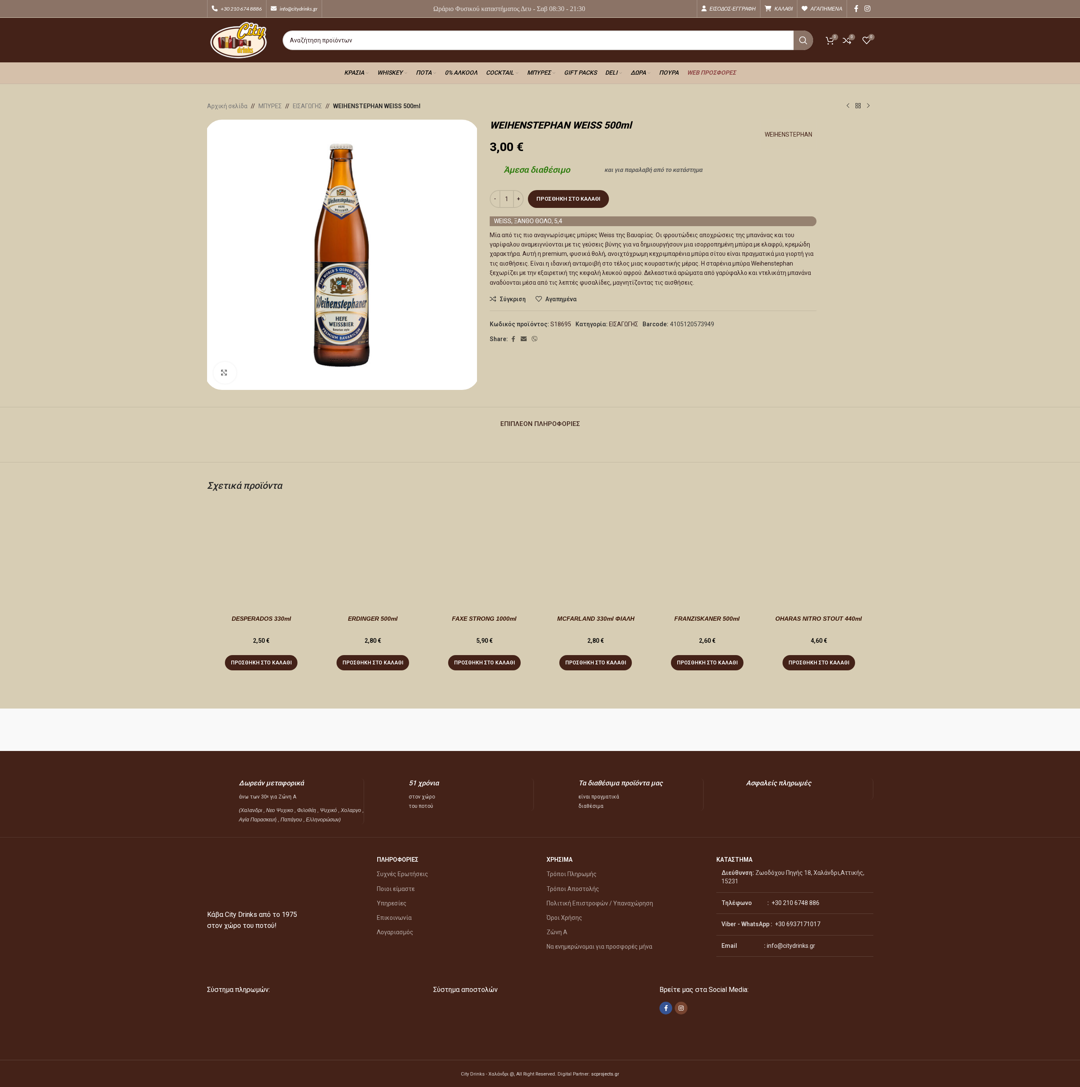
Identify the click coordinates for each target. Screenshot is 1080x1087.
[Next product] (868, 106)
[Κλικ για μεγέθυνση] (225, 372)
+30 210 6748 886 (794, 902)
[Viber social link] (534, 339)
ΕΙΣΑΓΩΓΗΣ (307, 106)
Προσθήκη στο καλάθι (568, 199)
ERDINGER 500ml (373, 618)
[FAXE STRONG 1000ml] (484, 555)
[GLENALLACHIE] (415, 730)
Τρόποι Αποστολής (573, 888)
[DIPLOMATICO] (581, 730)
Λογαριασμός (395, 932)
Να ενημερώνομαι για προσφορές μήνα (599, 946)
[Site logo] (238, 39)
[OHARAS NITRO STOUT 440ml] (818, 555)
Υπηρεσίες (392, 903)
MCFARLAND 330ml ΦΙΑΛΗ (595, 618)
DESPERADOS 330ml (261, 618)
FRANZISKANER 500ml (707, 618)
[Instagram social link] (867, 8)
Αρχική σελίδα (227, 106)
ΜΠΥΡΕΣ (270, 106)
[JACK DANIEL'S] (331, 730)
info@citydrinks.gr (791, 945)
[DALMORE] (665, 730)
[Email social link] (523, 339)
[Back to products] (858, 106)
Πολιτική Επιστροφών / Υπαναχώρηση (600, 903)
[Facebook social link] (856, 8)
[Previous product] (848, 106)
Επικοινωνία (394, 917)
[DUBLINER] (498, 730)
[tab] (540, 419)
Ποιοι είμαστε (396, 888)
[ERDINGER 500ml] (372, 555)
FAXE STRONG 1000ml (484, 618)
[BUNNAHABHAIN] (748, 730)
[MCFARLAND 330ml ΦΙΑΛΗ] (595, 555)
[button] (261, 662)
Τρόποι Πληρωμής (572, 874)
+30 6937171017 (797, 924)
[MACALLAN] (248, 730)
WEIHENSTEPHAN (788, 134)
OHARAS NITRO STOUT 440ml (818, 618)
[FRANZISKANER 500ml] (707, 555)
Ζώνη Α (557, 932)
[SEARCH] (803, 40)
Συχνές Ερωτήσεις (402, 874)
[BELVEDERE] (831, 730)
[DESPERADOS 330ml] (261, 555)
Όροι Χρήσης (564, 917)
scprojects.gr (605, 1074)
